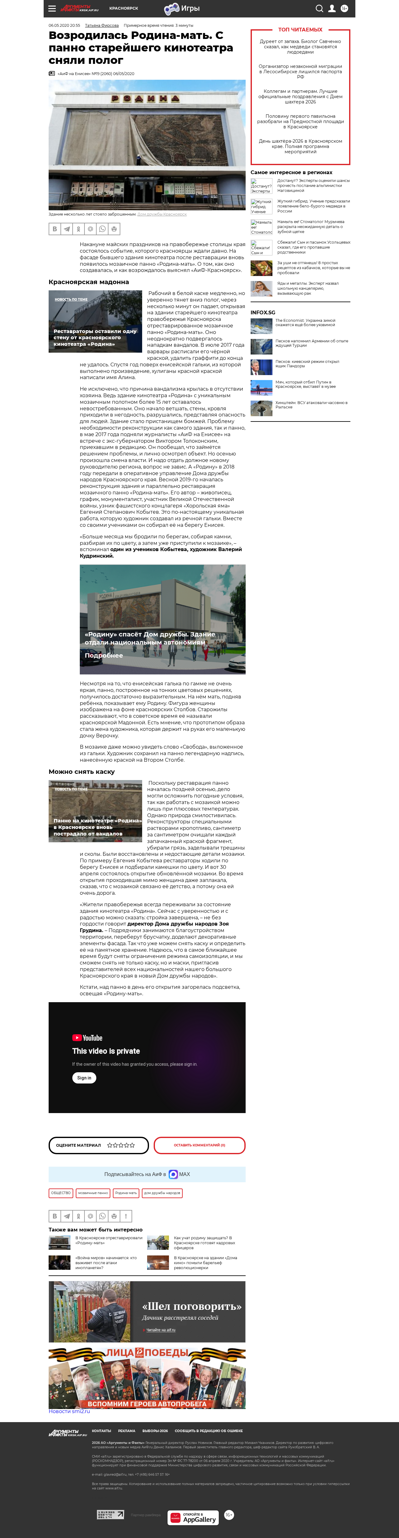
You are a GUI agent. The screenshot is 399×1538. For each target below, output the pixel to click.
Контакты (101, 1431)
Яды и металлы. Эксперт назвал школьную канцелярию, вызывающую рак (308, 288)
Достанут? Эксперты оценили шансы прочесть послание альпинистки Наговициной (313, 185)
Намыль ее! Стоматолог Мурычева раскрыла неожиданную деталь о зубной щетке (310, 226)
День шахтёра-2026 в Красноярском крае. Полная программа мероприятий (300, 147)
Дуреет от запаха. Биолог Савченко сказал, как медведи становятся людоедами (300, 47)
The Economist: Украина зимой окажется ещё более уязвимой (305, 322)
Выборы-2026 (155, 1431)
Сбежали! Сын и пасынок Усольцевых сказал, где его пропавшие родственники (313, 247)
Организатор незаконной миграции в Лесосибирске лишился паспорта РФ (300, 72)
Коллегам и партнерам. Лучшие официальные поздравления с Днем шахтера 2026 (300, 97)
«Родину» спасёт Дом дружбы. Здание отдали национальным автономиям (150, 638)
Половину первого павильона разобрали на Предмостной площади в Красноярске (300, 122)
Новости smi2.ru (69, 1411)
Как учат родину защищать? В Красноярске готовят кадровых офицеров (204, 1243)
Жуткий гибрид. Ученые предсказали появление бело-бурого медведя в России (313, 206)
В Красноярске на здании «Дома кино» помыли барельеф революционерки (205, 1262)
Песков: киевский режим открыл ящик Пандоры (307, 364)
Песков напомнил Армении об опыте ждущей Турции (312, 343)
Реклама (126, 1431)
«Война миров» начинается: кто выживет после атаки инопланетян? (106, 1262)
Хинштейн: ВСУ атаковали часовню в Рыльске (312, 405)
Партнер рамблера (146, 1515)
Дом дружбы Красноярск (162, 214)
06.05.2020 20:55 (64, 25)
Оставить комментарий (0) (199, 1145)
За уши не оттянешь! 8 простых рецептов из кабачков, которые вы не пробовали (313, 267)
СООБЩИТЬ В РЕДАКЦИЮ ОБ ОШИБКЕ (209, 1431)
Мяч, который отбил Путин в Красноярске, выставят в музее (306, 384)
